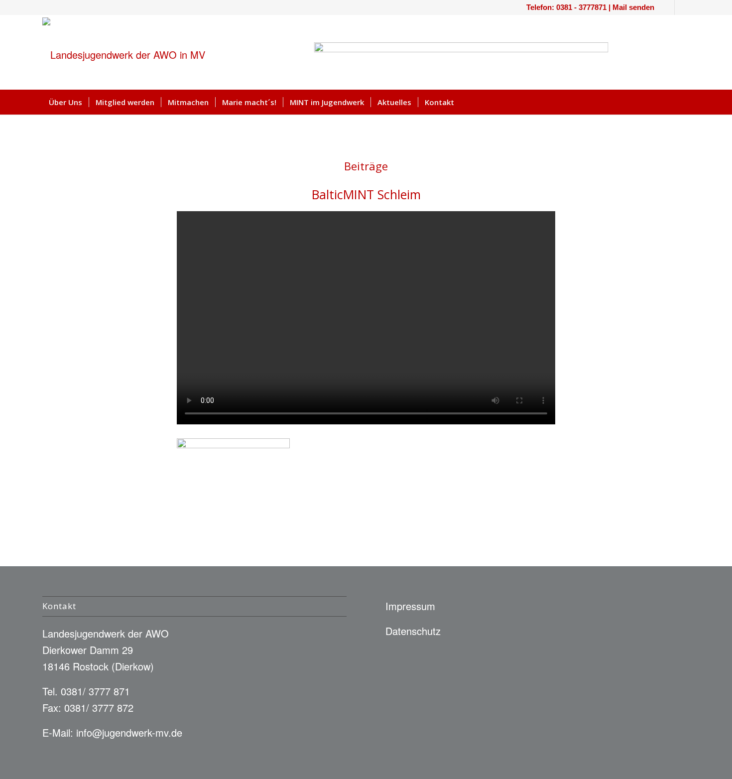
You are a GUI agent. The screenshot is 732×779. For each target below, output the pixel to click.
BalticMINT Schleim (366, 194)
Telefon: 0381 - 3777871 (566, 7)
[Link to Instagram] (682, 7)
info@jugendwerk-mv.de (129, 732)
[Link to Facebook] (667, 7)
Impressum (410, 606)
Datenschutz (413, 631)
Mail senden (633, 7)
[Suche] (683, 102)
